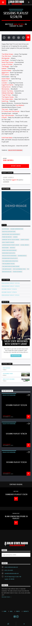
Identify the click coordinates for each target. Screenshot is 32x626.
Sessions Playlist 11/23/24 (9, 289)
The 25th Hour (6, 56)
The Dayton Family (8, 97)
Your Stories (17, 271)
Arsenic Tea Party (7, 91)
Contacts (26, 611)
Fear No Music (7, 237)
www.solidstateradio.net (11, 567)
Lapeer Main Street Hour (10, 245)
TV (28, 269)
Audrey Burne (6, 87)
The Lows (5, 109)
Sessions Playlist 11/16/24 (9, 292)
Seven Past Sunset (7, 62)
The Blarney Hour (8, 263)
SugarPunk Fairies (7, 85)
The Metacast (6, 269)
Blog (11, 611)
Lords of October (7, 64)
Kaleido (4, 68)
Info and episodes (16, 356)
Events (18, 611)
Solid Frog (5, 101)
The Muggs (5, 66)
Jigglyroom (5, 72)
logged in (14, 180)
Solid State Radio (7, 138)
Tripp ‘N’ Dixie (6, 95)
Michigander (6, 58)
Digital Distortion (8, 231)
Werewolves (5, 89)
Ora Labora (5, 75)
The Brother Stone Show (10, 266)
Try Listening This (19, 269)
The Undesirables (7, 99)
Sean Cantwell (19, 24)
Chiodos (4, 117)
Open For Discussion (9, 250)
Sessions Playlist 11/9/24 (16, 462)
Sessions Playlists (8, 253)
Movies (12, 247)
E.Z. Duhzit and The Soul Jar (10, 111)
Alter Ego (5, 229)
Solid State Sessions (15, 11)
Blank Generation (17, 229)
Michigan (5, 247)
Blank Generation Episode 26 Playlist (16, 517)
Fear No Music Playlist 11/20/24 (11, 286)
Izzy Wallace (20, 105)
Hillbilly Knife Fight (7, 93)
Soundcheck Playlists (9, 258)
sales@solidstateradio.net (12, 573)
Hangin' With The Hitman (10, 239)
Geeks (15, 237)
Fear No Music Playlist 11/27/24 (11, 283)
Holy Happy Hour (8, 242)
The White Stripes (7, 54)
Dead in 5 (5, 81)
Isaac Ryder (5, 60)
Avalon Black (6, 79)
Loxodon (4, 83)
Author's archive (16, 166)
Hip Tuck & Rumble (8, 115)
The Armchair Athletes (10, 261)
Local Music (25, 245)
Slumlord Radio (6, 70)
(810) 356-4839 (9, 570)
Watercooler (6, 271)
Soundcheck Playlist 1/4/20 (16, 494)
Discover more (6, 597)
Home (5, 611)
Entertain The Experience (11, 234)
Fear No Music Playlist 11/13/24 (10, 295)
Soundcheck (22, 255)
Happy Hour (25, 239)
